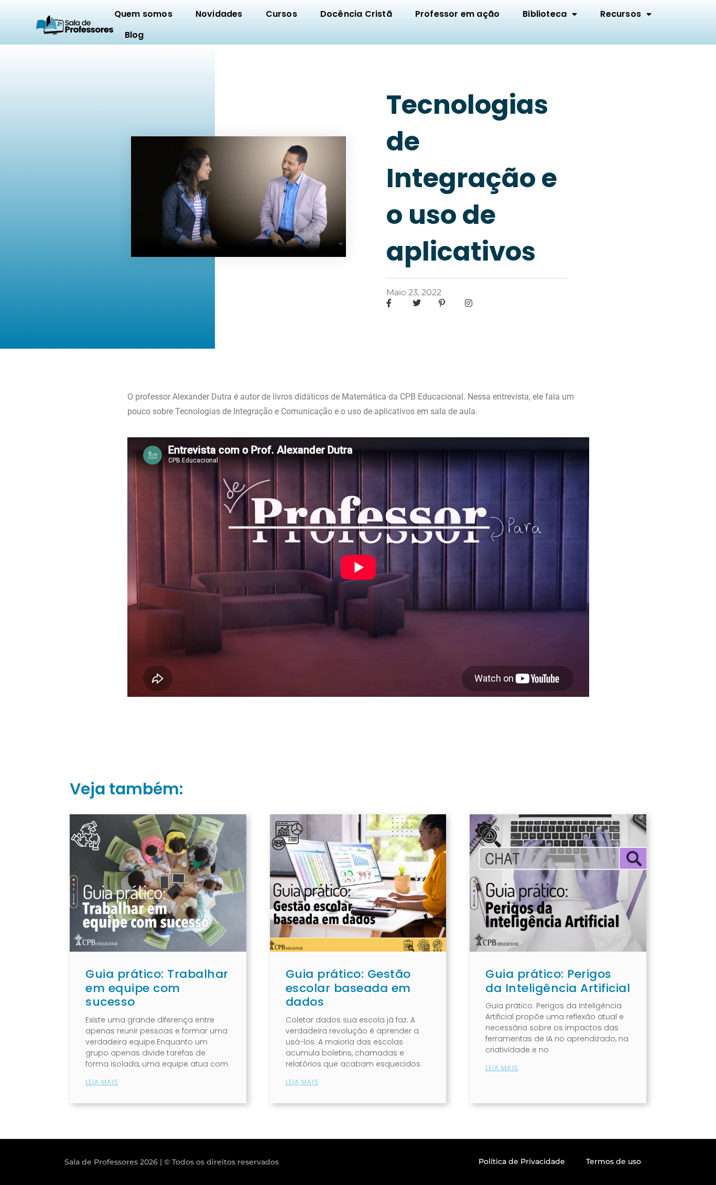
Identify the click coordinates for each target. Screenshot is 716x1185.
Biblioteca (545, 14)
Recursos (620, 14)
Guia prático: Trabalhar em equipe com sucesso (157, 988)
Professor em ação (457, 14)
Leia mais (101, 1082)
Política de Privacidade (522, 1161)
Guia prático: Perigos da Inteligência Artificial (557, 981)
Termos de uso (613, 1161)
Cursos (281, 14)
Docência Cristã (356, 14)
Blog (134, 35)
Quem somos (143, 14)
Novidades (219, 14)
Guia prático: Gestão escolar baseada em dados (348, 988)
